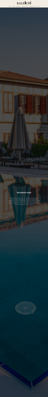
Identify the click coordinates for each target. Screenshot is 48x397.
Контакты (38, 6)
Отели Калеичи (18, 6)
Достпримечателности (32, 6)
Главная (10, 6)
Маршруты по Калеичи (25, 6)
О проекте (13, 6)
